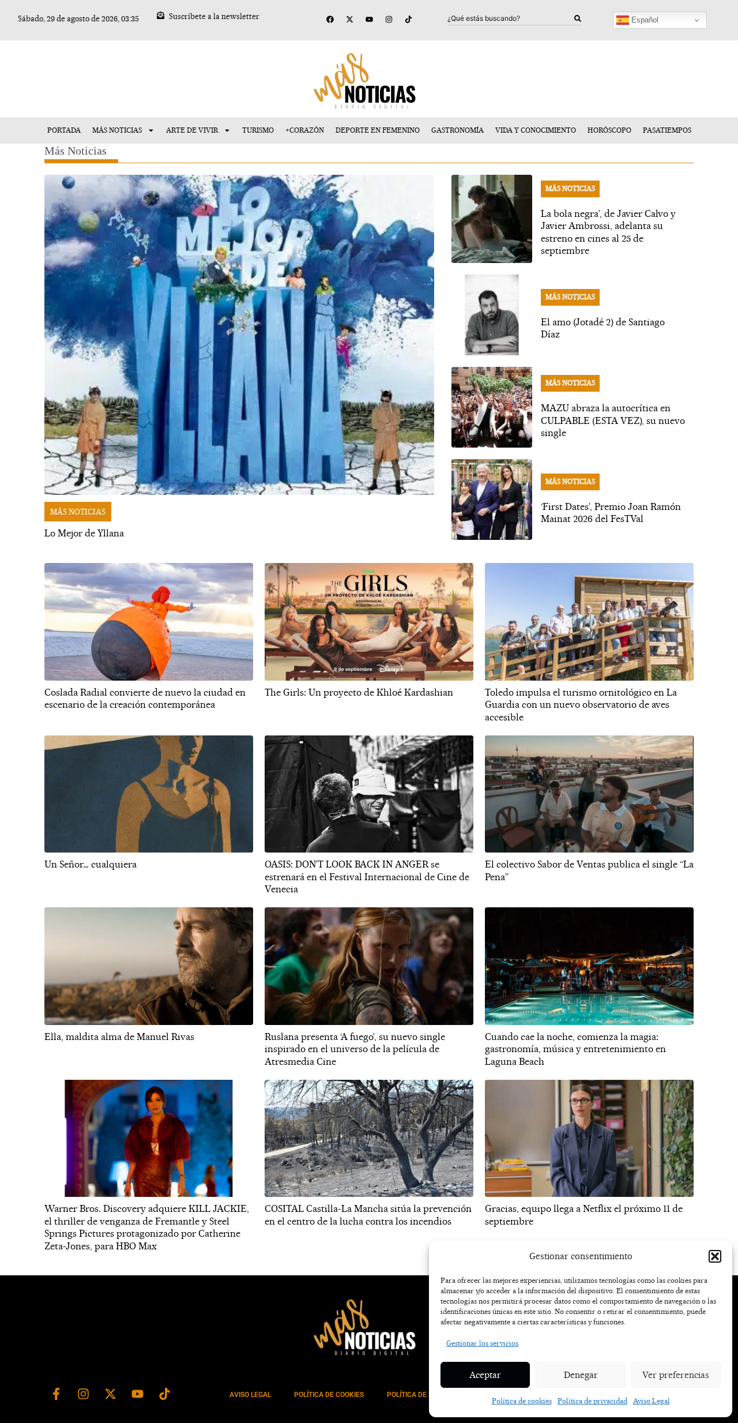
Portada (64, 130)
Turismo (258, 130)
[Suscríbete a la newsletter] (160, 15)
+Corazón (304, 130)
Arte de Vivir (192, 130)
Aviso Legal (651, 1400)
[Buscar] (577, 18)
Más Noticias (117, 130)
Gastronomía (457, 130)
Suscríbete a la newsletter (214, 16)
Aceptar (485, 1374)
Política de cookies (522, 1400)
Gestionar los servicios (482, 1343)
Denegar (581, 1374)
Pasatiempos (667, 130)
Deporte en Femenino (378, 130)
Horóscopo (609, 130)
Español (643, 20)
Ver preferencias (675, 1374)
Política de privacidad (592, 1400)
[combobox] (510, 18)
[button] (715, 1256)
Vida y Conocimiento (535, 130)
